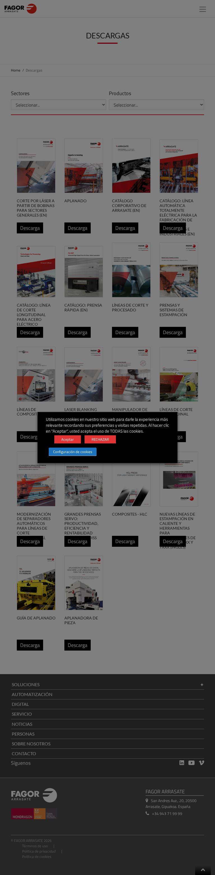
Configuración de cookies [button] (72, 451)
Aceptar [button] (67, 439)
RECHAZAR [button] (100, 439)
